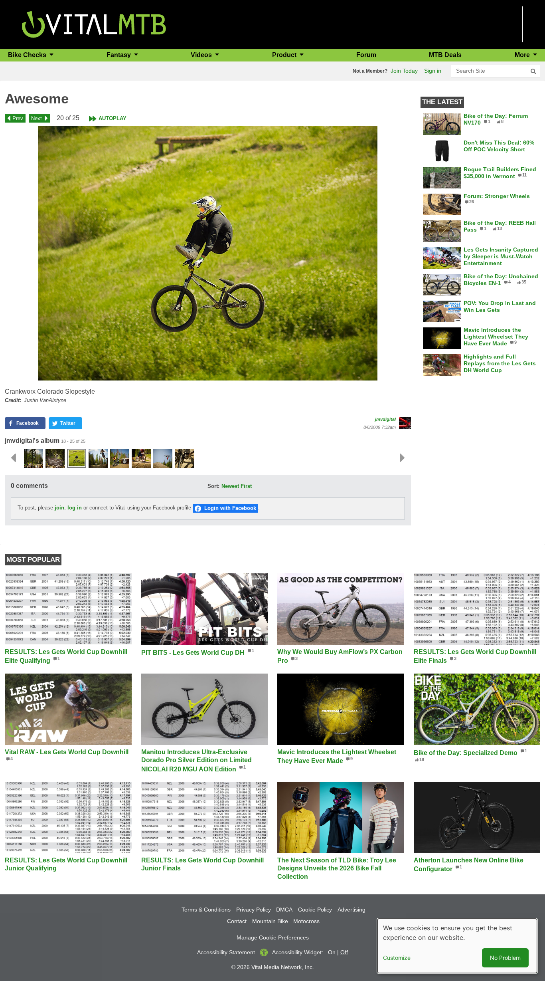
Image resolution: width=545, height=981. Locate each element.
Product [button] (285, 55)
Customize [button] (397, 957)
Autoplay (112, 118)
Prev (17, 118)
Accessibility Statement (226, 952)
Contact (237, 921)
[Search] (533, 71)
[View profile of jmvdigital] (405, 423)
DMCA (284, 909)
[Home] (94, 23)
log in (74, 508)
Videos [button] (202, 55)
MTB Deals (445, 55)
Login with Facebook (230, 508)
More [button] (523, 55)
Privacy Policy (253, 909)
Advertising (351, 909)
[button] (208, 253)
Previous (13, 458)
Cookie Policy (315, 909)
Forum (366, 55)
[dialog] (457, 946)
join (59, 508)
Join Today (404, 70)
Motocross (306, 921)
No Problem (505, 957)
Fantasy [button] (119, 55)
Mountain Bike (270, 921)
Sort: (213, 486)
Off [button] (344, 952)
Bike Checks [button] (28, 55)
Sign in (432, 70)
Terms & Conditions (206, 909)
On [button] (332, 952)
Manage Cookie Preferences (273, 937)
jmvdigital (385, 419)
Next (36, 118)
